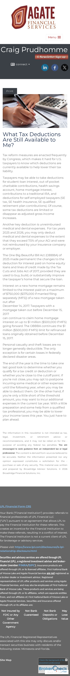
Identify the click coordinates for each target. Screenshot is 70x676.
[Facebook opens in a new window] (54, 70)
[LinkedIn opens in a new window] (44, 70)
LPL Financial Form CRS (15, 506)
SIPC (32, 565)
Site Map (5, 660)
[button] (54, 37)
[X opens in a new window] (64, 70)
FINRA (23, 565)
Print (9, 91)
